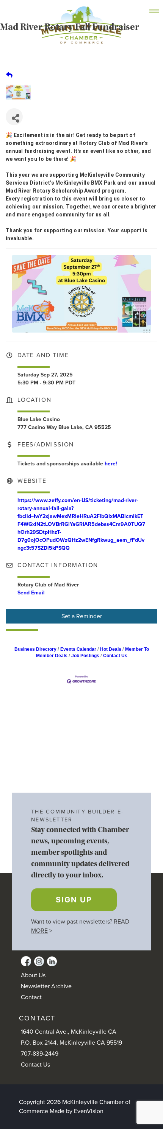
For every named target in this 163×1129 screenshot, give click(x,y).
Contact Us (115, 655)
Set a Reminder (81, 616)
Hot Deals (110, 649)
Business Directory (35, 649)
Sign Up (74, 899)
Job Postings (85, 655)
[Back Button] (9, 75)
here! (111, 463)
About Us (33, 975)
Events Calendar (78, 649)
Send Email (31, 592)
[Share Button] (14, 116)
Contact (31, 997)
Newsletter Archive (46, 986)
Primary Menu (158, 11)
